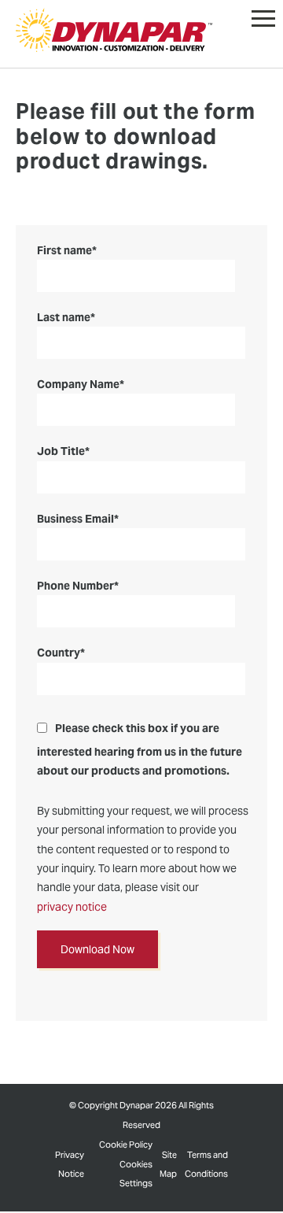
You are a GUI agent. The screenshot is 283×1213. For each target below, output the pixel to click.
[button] (263, 15)
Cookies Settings (136, 1174)
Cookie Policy (126, 1144)
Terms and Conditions (206, 1164)
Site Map (168, 1164)
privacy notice (72, 907)
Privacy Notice (69, 1164)
